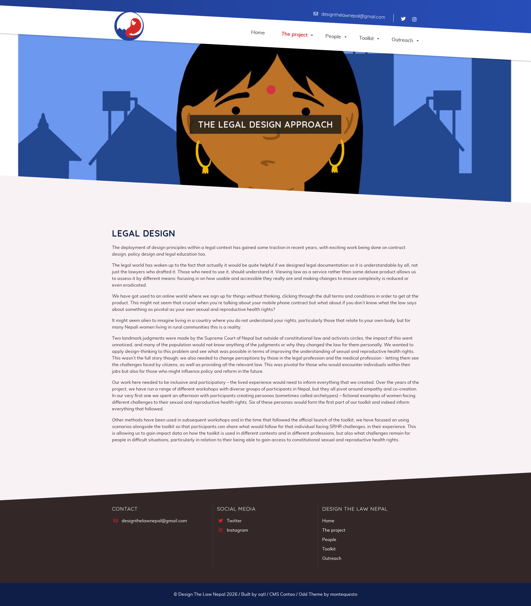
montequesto (343, 594)
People (329, 539)
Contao (287, 594)
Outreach (331, 558)
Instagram (237, 530)
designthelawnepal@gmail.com (353, 15)
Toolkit (329, 549)
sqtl (262, 594)
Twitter (234, 521)
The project (333, 530)
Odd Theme (311, 594)
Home (328, 521)
